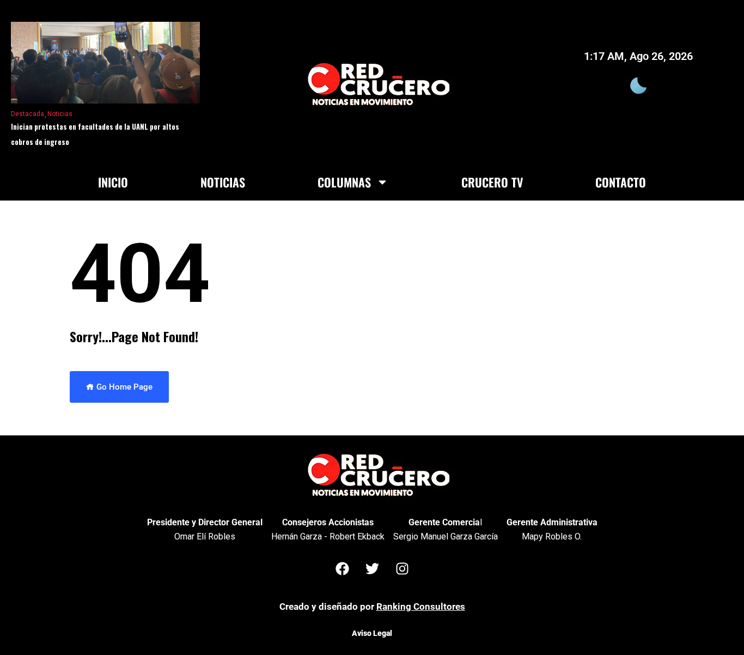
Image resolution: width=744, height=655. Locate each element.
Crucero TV (492, 182)
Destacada (27, 114)
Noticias (59, 114)
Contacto (620, 182)
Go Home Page (123, 387)
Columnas (344, 182)
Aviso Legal (372, 633)
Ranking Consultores (420, 606)
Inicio (113, 182)
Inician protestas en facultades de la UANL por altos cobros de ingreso (95, 134)
